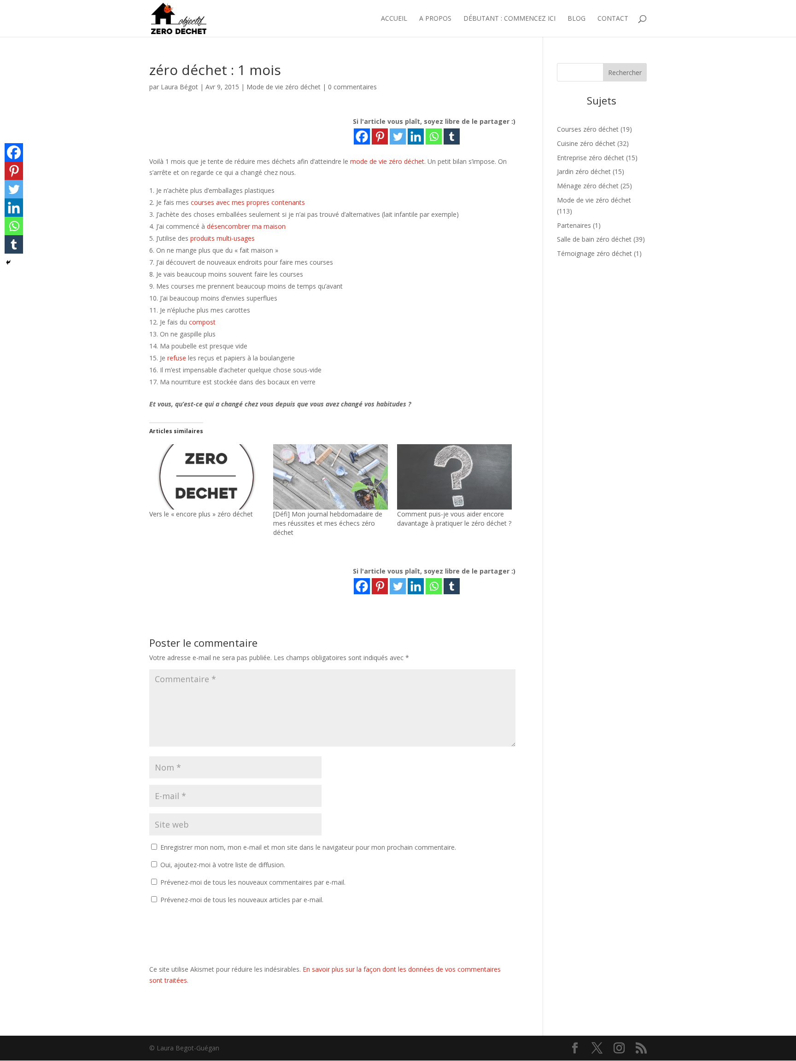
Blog (576, 19)
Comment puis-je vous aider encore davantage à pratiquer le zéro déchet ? (454, 519)
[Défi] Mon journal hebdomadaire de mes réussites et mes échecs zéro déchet (327, 523)
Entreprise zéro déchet (590, 157)
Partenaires (574, 225)
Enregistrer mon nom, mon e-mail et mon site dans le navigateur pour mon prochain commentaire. (308, 847)
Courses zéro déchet (588, 129)
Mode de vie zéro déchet (283, 86)
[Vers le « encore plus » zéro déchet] (206, 477)
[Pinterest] (380, 136)
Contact (612, 19)
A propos (435, 19)
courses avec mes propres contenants (248, 202)
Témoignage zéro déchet (594, 253)
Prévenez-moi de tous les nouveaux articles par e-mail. (241, 899)
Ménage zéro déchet (588, 185)
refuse (176, 358)
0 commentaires (352, 86)
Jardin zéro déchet (584, 171)
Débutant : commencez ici (509, 19)
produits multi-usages (222, 238)
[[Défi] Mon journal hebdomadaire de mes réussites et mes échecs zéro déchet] (330, 477)
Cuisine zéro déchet (586, 143)
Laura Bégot (179, 86)
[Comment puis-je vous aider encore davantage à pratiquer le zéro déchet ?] (454, 477)
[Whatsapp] (434, 136)
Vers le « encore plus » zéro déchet (201, 514)
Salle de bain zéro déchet (594, 239)
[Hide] (8, 262)
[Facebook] (362, 136)
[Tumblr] (452, 136)
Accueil (394, 19)
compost (202, 322)
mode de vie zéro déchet (387, 161)
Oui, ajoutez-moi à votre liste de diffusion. (221, 864)
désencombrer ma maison (246, 226)
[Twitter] (398, 136)
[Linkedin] (416, 136)
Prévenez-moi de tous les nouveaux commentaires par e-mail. (252, 882)
